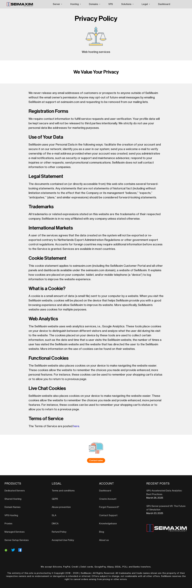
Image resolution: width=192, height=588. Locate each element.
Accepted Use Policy (63, 540)
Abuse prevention (61, 507)
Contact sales (96, 460)
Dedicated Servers (14, 491)
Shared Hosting (12, 499)
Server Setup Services (16, 540)
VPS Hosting (11, 515)
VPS (110, 4)
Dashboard (164, 4)
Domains (93, 4)
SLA (54, 515)
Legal (145, 4)
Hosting (74, 4)
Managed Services (14, 532)
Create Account (107, 499)
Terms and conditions (63, 491)
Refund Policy (59, 532)
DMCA (55, 523)
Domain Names (12, 507)
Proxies (8, 523)
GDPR (55, 499)
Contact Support (108, 515)
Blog (101, 532)
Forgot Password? (109, 507)
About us (104, 540)
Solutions (126, 4)
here (76, 426)
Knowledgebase (108, 523)
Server (56, 4)
